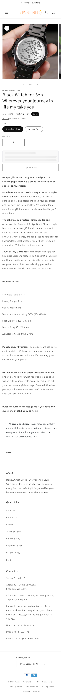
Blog (8, 559)
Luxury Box (34, 129)
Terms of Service (14, 531)
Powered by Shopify (31, 682)
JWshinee (18, 682)
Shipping (5, 118)
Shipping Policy (14, 545)
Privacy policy (16, 687)
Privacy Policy (13, 552)
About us (10, 510)
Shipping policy (47, 687)
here (45, 492)
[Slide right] (37, 84)
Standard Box (13, 129)
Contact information (31, 691)
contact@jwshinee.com (26, 638)
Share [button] (8, 452)
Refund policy (13, 538)
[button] (6, 12)
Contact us (11, 517)
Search (9, 524)
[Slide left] (23, 84)
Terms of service (31, 687)
